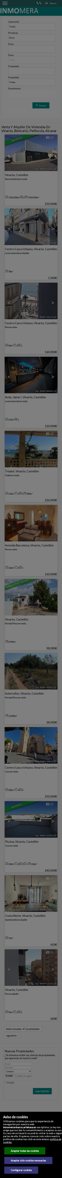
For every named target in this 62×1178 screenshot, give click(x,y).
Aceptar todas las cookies (25, 1150)
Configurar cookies (21, 1170)
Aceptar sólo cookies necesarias (28, 1160)
